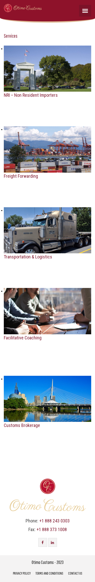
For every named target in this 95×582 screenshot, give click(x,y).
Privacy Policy (22, 573)
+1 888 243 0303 (54, 520)
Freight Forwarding (21, 176)
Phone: (32, 520)
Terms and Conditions (49, 573)
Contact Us (75, 573)
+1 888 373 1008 (51, 529)
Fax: (31, 529)
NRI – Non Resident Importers (31, 95)
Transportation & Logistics (28, 256)
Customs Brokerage (22, 425)
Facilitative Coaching (23, 337)
